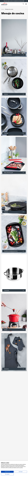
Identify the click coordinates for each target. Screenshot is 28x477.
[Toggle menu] (26, 4)
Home (2, 9)
